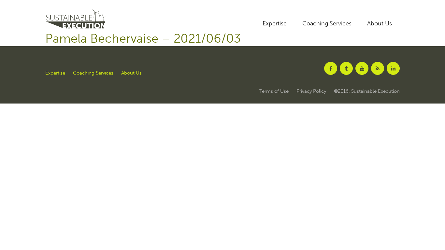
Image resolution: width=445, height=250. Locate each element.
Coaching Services (327, 23)
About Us (379, 23)
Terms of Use (274, 91)
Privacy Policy (311, 91)
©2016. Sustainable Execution (367, 91)
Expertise (275, 23)
